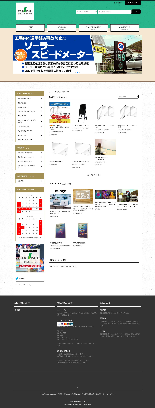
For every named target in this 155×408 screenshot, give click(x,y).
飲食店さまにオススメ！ (62, 92)
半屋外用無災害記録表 (79, 243)
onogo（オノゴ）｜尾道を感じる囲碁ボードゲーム (60, 212)
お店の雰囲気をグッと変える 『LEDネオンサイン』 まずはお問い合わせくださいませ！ (105, 204)
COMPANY (61, 28)
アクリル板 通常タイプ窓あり (80, 161)
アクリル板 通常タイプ (55, 161)
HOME (30, 28)
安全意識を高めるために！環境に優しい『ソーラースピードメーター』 (127, 205)
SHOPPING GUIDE (93, 28)
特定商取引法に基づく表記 (91, 394)
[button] (16, 56)
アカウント (119, 3)
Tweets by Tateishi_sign (23, 285)
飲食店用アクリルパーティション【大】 (104, 126)
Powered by (67, 404)
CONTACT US (124, 28)
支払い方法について (51, 394)
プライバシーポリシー (108, 394)
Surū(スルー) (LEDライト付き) (81, 206)
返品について (77, 394)
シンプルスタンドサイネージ (80, 125)
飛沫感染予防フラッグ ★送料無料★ (101, 158)
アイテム (133, 3)
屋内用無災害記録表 (56, 243)
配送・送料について (65, 394)
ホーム (51, 92)
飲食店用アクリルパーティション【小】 (127, 126)
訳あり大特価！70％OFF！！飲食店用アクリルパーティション (59, 127)
